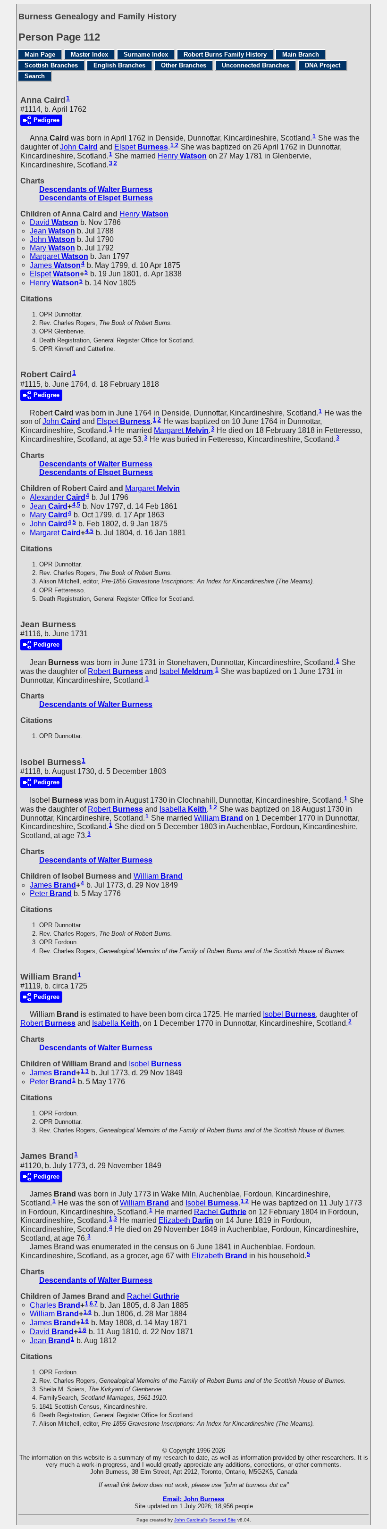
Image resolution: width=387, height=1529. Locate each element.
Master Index (89, 54)
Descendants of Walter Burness (95, 189)
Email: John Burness (193, 1499)
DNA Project (322, 65)
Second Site (222, 1519)
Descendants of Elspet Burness (96, 198)
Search (35, 76)
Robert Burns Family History (225, 54)
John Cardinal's (191, 1519)
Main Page (40, 54)
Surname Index (146, 54)
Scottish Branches (51, 65)
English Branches (119, 65)
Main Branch (300, 54)
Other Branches (183, 65)
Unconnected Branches (255, 65)
